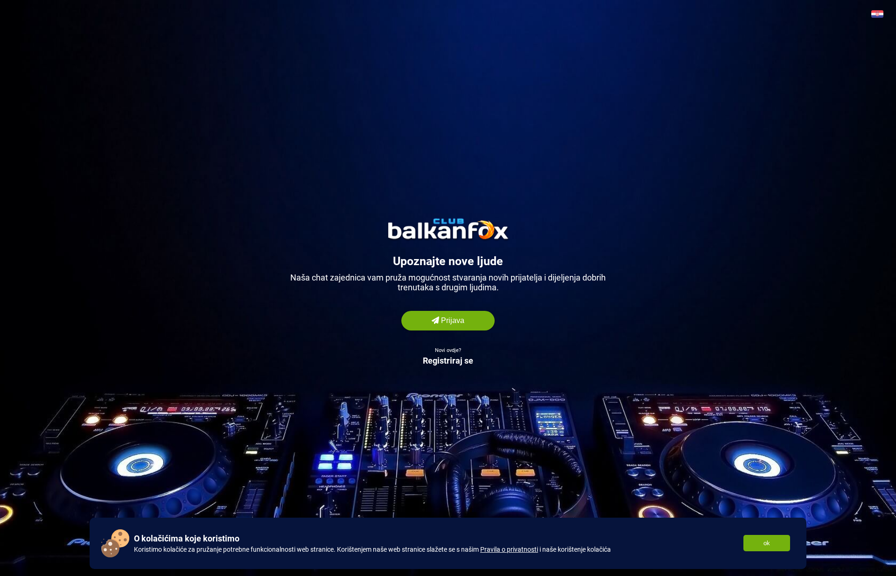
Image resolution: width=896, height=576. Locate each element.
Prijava (451, 320)
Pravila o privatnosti (509, 549)
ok (766, 543)
